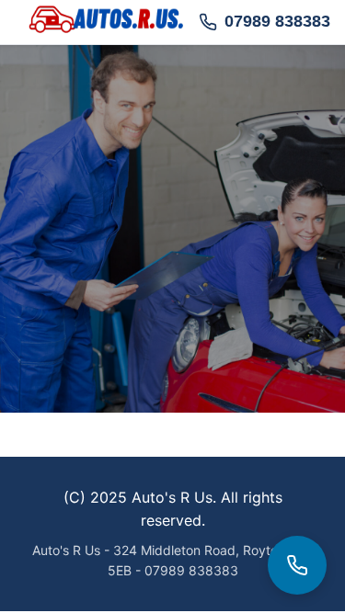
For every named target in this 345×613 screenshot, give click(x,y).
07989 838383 (277, 21)
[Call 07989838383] (297, 565)
